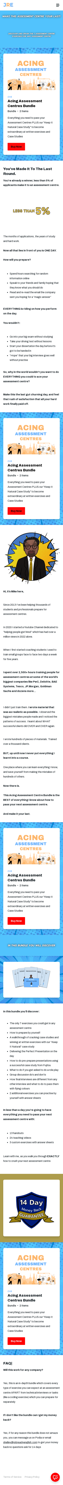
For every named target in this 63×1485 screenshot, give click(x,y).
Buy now (16, 146)
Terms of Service (12, 1477)
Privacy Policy (32, 1477)
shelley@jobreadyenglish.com (20, 1442)
